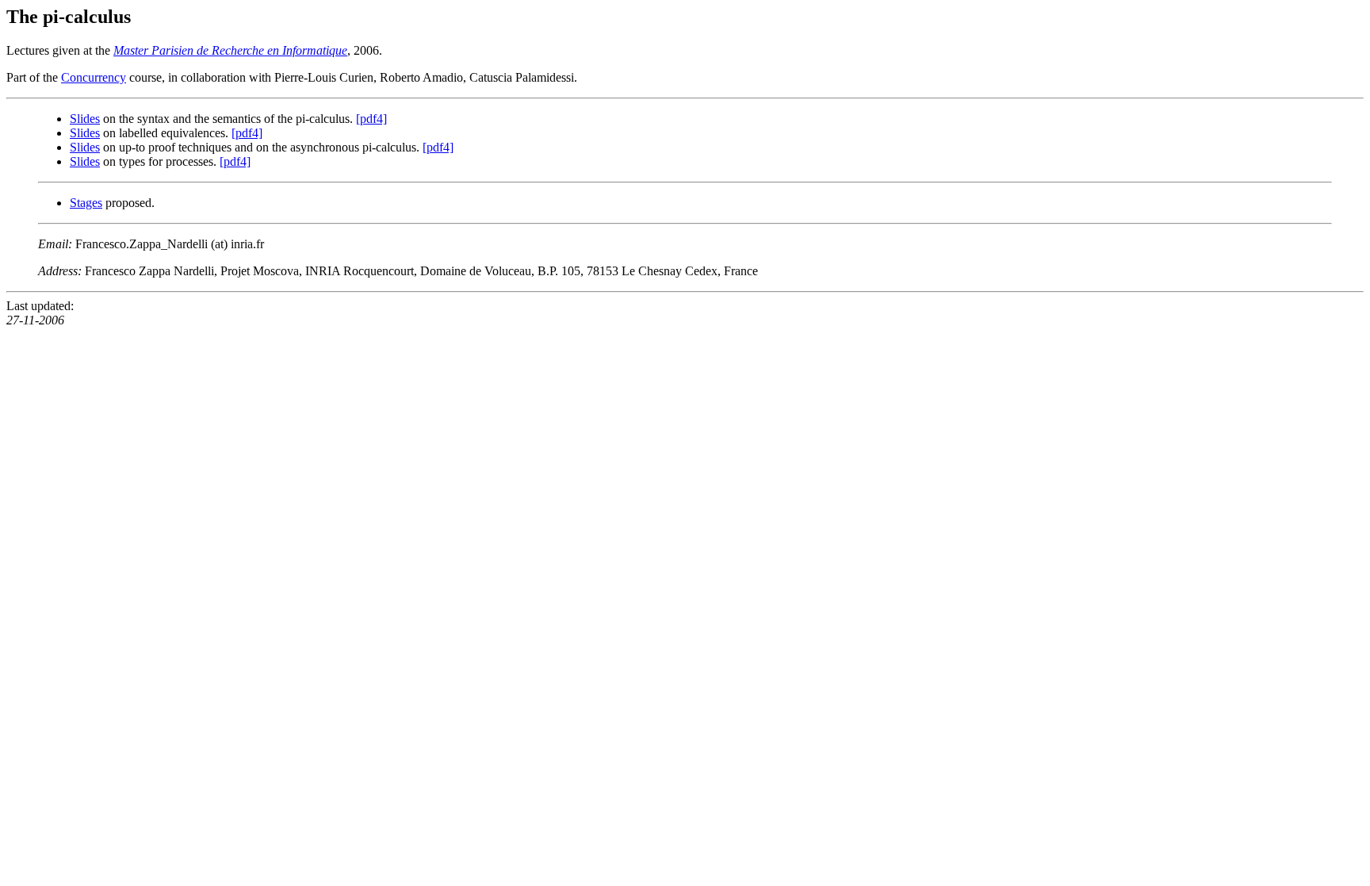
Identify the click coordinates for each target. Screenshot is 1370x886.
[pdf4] (371, 118)
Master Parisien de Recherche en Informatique (230, 50)
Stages (86, 202)
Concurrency (93, 77)
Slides (85, 118)
